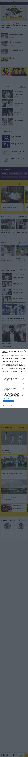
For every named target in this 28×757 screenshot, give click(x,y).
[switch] (23, 379)
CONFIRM (8, 400)
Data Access (14, 405)
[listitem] (14, 376)
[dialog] (14, 378)
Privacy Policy (22, 405)
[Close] (25, 351)
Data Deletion (6, 405)
